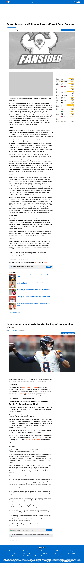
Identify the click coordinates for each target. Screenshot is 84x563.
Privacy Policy (44, 553)
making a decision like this (33, 439)
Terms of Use (57, 553)
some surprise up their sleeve (30, 387)
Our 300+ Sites (57, 551)
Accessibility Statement (29, 555)
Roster (36, 2)
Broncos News (16, 312)
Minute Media (9, 559)
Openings (25, 551)
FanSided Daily (13, 553)
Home (10, 312)
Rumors (19, 2)
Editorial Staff (12, 27)
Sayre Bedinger (12, 330)
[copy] (17, 30)
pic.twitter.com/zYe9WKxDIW (30, 450)
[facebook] (71, 1)
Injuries (41, 2)
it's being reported (24, 393)
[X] (74, 1)
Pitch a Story (26, 553)
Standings (30, 2)
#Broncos (11, 407)
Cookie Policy (71, 553)
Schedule (25, 2)
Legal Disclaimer (13, 555)
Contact (43, 551)
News (14, 2)
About (10, 551)
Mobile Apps (71, 551)
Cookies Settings (58, 555)
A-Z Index (43, 555)
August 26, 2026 (31, 416)
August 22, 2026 (30, 451)
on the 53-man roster (45, 505)
